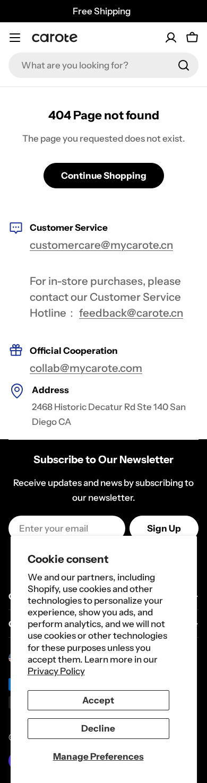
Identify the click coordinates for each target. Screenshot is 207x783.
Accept (98, 700)
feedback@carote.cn (131, 312)
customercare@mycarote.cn (101, 244)
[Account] (171, 37)
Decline (98, 728)
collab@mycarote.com (86, 368)
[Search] (183, 65)
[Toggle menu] (14, 37)
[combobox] (103, 65)
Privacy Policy (56, 671)
